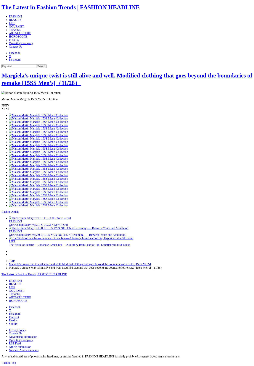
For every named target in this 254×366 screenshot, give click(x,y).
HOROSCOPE (18, 36)
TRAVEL (15, 29)
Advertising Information (23, 336)
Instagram (14, 59)
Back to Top (8, 362)
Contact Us (15, 46)
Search (41, 66)
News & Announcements (23, 350)
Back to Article (10, 211)
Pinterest (14, 317)
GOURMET (16, 26)
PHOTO (14, 39)
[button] (127, 105)
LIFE (12, 23)
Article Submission (20, 346)
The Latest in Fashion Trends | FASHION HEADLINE (70, 7)
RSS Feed (15, 343)
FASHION (15, 16)
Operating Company (21, 43)
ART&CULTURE (20, 33)
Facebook (14, 52)
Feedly (13, 320)
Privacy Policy (17, 330)
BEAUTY (15, 19)
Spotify (13, 323)
